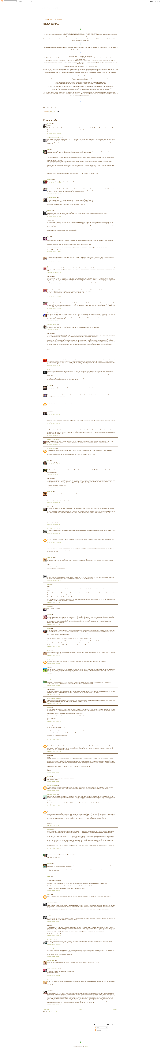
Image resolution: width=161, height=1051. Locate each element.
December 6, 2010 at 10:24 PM (54, 1004)
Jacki (48, 411)
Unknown (49, 743)
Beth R (48, 894)
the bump (61, 112)
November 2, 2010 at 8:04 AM (53, 890)
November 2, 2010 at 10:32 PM (54, 935)
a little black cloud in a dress (54, 137)
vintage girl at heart (51, 197)
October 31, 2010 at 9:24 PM (53, 494)
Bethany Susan (50, 960)
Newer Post (46, 1009)
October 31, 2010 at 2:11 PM (53, 388)
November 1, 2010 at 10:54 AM (54, 721)
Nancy (48, 876)
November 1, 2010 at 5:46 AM (53, 624)
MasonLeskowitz (51, 810)
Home (80, 1009)
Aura (48, 149)
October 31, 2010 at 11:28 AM (53, 251)
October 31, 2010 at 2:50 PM (53, 414)
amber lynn (50, 255)
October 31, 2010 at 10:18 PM (54, 542)
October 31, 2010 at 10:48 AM (54, 193)
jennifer (49, 659)
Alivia (48, 402)
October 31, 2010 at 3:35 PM (53, 423)
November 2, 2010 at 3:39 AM (53, 872)
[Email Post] (58, 111)
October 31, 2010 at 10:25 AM (54, 145)
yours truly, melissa (51, 324)
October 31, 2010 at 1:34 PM (53, 365)
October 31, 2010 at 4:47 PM (53, 444)
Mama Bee (49, 829)
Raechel (49, 584)
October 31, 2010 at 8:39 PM (53, 474)
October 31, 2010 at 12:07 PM (54, 272)
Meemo (49, 863)
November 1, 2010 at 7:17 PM (53, 825)
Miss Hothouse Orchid (52, 528)
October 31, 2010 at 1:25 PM (53, 353)
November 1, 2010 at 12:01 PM (54, 739)
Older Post (115, 1009)
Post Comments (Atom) (54, 1011)
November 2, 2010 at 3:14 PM (53, 910)
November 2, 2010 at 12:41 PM (54, 897)
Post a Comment (49, 1006)
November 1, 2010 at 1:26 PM (53, 772)
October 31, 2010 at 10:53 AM (54, 216)
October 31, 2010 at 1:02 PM (53, 320)
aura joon (50, 8)
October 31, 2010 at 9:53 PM (53, 533)
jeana (48, 266)
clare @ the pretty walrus (53, 698)
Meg (48, 460)
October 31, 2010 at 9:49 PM (53, 502)
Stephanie (49, 301)
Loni (48, 236)
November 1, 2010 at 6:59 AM (53, 655)
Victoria (49, 393)
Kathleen (49, 210)
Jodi (48, 468)
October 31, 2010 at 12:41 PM (54, 283)
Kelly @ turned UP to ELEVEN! (54, 915)
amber (48, 725)
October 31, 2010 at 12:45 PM (54, 308)
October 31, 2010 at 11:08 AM (53, 232)
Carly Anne (49, 557)
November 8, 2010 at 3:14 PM (53, 985)
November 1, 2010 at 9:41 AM (53, 685)
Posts (97, 1027)
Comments (98, 1030)
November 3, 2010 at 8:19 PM (53, 956)
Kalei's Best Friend (51, 312)
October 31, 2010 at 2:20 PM (53, 406)
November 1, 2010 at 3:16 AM (53, 610)
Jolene (48, 546)
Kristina (49, 506)
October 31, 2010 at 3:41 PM (53, 435)
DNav (48, 979)
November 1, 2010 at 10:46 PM (54, 859)
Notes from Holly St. (51, 794)
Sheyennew (50, 537)
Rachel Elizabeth (51, 939)
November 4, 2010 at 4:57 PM (53, 975)
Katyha (49, 650)
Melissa (49, 385)
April (48, 667)
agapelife (49, 179)
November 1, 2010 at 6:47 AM (53, 646)
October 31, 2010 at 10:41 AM (54, 182)
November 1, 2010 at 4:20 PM (53, 790)
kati (48, 574)
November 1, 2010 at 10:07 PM (54, 848)
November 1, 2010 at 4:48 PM (53, 805)
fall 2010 (48, 112)
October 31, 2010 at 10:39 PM (54, 553)
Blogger (86, 1046)
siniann (49, 187)
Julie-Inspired (50, 948)
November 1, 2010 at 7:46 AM (53, 674)
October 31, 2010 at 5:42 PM (53, 456)
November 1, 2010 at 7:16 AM (53, 663)
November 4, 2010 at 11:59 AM (54, 963)
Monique (49, 123)
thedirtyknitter (50, 679)
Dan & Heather (50, 902)
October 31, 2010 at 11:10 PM (53, 580)
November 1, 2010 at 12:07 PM (54, 751)
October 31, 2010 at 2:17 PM (53, 397)
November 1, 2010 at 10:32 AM (54, 703)
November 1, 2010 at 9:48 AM (53, 694)
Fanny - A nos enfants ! (52, 968)
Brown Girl (49, 491)
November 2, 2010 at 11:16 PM (54, 944)
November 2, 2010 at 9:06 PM (53, 921)
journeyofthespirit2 (51, 448)
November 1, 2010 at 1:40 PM (53, 781)
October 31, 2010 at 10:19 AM (54, 133)
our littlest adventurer (55, 112)
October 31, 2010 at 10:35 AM (54, 175)
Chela (48, 990)
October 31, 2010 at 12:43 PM (54, 296)
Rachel (49, 707)
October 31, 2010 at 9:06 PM (53, 487)
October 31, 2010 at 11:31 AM (53, 261)
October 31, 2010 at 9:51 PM (53, 516)
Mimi (48, 358)
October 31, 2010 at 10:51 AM (54, 206)
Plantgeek (49, 288)
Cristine (49, 614)
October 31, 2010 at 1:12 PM (53, 329)
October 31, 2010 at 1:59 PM (53, 381)
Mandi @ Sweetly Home (52, 439)
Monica (49, 776)
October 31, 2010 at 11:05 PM (53, 569)
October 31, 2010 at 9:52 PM (53, 524)
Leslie (48, 369)
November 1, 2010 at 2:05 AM (53, 602)
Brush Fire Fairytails (52, 785)
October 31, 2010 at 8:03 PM (53, 463)
